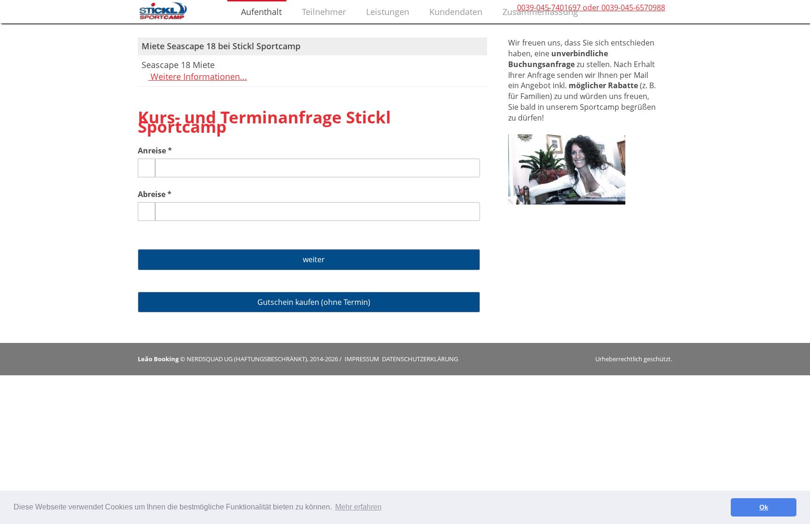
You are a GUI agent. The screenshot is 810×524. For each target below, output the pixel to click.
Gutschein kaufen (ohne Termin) (312, 302)
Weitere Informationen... (197, 76)
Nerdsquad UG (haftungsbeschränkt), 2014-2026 (262, 359)
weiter (312, 259)
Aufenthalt (260, 11)
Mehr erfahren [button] (358, 507)
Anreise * (155, 150)
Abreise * (155, 194)
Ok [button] (763, 507)
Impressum (362, 359)
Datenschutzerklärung (420, 359)
